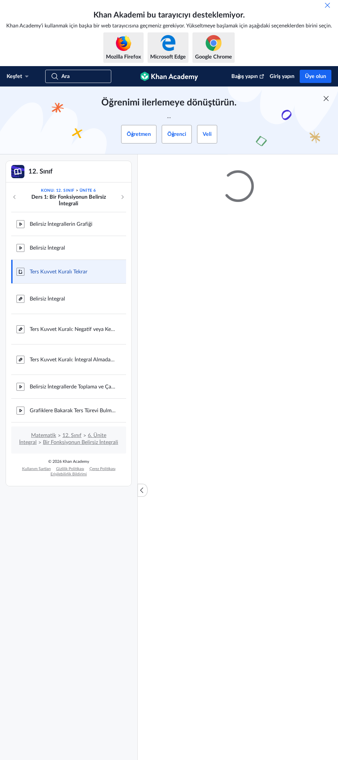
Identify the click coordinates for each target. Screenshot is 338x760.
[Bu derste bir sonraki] (122, 197)
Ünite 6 (88, 190)
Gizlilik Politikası (70, 469)
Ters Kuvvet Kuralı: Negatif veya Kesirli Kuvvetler (73, 329)
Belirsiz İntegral (47, 248)
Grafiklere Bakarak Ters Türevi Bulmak (73, 410)
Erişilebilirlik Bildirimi (69, 474)
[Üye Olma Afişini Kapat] (326, 98)
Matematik (43, 435)
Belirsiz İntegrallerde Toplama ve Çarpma (73, 386)
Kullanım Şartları (36, 469)
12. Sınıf (72, 435)
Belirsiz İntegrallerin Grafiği (61, 224)
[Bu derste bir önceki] (14, 197)
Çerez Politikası (102, 469)
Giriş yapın (282, 76)
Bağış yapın (244, 76)
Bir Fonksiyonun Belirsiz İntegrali (80, 442)
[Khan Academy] (169, 76)
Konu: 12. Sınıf (58, 190)
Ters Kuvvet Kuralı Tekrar (58, 271)
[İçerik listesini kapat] (142, 490)
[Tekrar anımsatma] (327, 5)
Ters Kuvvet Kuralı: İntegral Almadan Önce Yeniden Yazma (73, 359)
